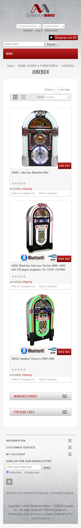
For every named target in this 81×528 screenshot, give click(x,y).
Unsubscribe (32, 472)
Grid (15, 97)
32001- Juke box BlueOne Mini (29, 172)
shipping (27, 188)
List (23, 97)
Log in (39, 30)
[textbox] (24, 44)
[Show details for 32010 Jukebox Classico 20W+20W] (40, 324)
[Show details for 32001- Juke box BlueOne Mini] (40, 138)
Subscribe (15, 472)
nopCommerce (33, 514)
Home (10, 65)
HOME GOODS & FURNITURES (38, 65)
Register (28, 30)
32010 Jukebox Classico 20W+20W (32, 358)
